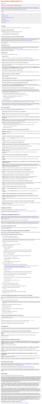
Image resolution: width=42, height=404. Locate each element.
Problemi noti (4, 19)
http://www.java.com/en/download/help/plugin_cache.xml (30, 223)
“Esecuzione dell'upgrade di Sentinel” (22, 227)
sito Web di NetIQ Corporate (30, 367)
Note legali (4, 22)
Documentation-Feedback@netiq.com (26, 364)
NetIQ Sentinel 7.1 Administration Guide (23, 302)
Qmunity (34, 369)
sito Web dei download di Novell (18, 216)
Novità (3, 14)
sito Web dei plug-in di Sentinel (27, 40)
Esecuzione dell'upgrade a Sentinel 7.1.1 (8, 17)
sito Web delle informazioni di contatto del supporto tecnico (25, 366)
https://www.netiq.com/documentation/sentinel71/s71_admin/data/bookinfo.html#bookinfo (17, 267)
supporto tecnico (36, 328)
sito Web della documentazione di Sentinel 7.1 (17, 109)
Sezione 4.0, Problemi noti (30, 60)
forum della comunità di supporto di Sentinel (26, 8)
